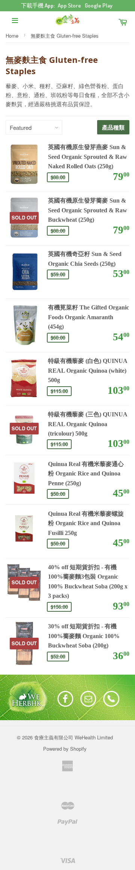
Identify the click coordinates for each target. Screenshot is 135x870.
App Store (69, 5)
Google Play (98, 5)
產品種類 (113, 127)
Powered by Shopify (65, 748)
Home (12, 35)
